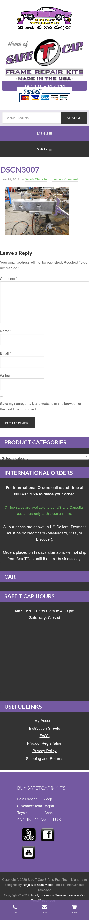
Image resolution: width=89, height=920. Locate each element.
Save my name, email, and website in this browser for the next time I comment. (40, 406)
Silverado (24, 805)
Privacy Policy (44, 750)
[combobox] (44, 457)
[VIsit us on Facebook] (47, 842)
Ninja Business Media (38, 884)
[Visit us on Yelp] (29, 842)
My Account (44, 720)
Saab (48, 812)
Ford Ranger (27, 798)
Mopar (49, 805)
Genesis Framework (69, 895)
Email (5, 353)
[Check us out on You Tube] (28, 860)
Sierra (37, 805)
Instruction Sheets (44, 728)
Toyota (22, 812)
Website (6, 375)
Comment (8, 278)
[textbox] (44, 458)
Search (74, 117)
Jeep (48, 798)
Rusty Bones (40, 895)
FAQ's (45, 735)
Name (5, 330)
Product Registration (44, 743)
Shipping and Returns (44, 758)
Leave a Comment (65, 179)
